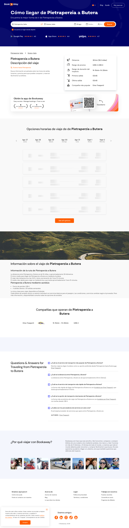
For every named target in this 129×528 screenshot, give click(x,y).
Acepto (25, 522)
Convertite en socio (107, 497)
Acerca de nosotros (51, 495)
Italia (21, 53)
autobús (59, 295)
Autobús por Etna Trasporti (103, 387)
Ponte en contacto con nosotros (21, 497)
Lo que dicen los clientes (52, 500)
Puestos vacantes (106, 495)
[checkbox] (13, 29)
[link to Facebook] (56, 517)
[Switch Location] (42, 24)
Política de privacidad (80, 495)
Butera (30, 53)
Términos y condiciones (80, 497)
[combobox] (26, 24)
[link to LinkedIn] (61, 517)
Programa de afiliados (108, 500)
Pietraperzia (15, 53)
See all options (64, 220)
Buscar (109, 24)
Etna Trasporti (28, 323)
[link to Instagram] (66, 517)
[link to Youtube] (76, 517)
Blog (46, 497)
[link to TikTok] (71, 517)
